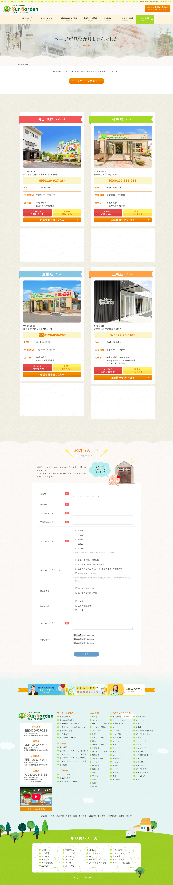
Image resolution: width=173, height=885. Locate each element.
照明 (137, 779)
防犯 (94, 783)
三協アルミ (70, 850)
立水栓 (138, 727)
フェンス (116, 741)
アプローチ (96, 730)
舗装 (94, 772)
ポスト (138, 744)
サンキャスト (95, 853)
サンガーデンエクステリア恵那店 (73, 757)
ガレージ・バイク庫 (100, 751)
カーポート (96, 720)
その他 (95, 786)
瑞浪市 (129, 816)
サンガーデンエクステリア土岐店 (73, 761)
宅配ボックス (118, 758)
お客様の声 (64, 734)
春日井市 (92, 816)
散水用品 (139, 765)
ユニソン (69, 859)
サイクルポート (142, 772)
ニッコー (69, 862)
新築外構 (95, 769)
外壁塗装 (95, 748)
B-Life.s (45, 856)
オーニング (140, 776)
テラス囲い (140, 762)
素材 (114, 751)
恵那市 (44, 816)
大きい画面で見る (36, 808)
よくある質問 (65, 778)
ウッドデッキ (141, 741)
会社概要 (144, 1)
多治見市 (60, 816)
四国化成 (116, 856)
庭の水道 (95, 765)
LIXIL (44, 850)
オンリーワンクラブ (121, 853)
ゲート (115, 727)
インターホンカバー (121, 716)
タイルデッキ (97, 762)
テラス (115, 744)
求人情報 (154, 1)
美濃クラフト (118, 859)
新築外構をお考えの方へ (69, 723)
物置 (94, 734)
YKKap (92, 850)
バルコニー (117, 762)
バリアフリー (97, 758)
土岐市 (121, 816)
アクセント (117, 737)
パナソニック (95, 856)
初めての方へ (28, 18)
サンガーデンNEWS (68, 737)
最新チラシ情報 (90, 18)
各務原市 (82, 816)
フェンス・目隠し (99, 727)
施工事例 (145, 18)
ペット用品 (117, 734)
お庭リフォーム (98, 737)
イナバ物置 (117, 850)
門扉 (137, 758)
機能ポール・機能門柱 (144, 730)
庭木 (94, 741)
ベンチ (115, 769)
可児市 (51, 816)
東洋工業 (45, 859)
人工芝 (138, 737)
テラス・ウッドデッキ (100, 723)
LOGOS (45, 866)
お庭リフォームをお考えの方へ (72, 727)
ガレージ (116, 748)
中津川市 (101, 816)
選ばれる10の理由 (69, 18)
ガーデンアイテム (143, 734)
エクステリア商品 (125, 18)
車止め (115, 765)
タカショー (70, 856)
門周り (95, 779)
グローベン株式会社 (121, 862)
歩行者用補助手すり (144, 755)
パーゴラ (139, 751)
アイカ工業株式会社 (97, 862)
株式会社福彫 (47, 862)
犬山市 (68, 816)
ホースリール (141, 716)
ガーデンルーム (98, 744)
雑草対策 (95, 755)
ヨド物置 (45, 853)
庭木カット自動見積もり (69, 781)
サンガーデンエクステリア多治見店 (74, 750)
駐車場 (95, 716)
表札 (114, 776)
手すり (115, 772)
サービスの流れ (48, 18)
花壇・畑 (95, 776)
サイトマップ (166, 1)
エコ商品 (116, 779)
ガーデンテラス (142, 769)
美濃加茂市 (112, 816)
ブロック (116, 730)
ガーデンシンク (119, 720)
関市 (75, 816)
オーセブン (70, 866)
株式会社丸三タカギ (97, 859)
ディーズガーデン (73, 853)
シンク (115, 755)
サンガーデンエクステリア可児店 (73, 754)
